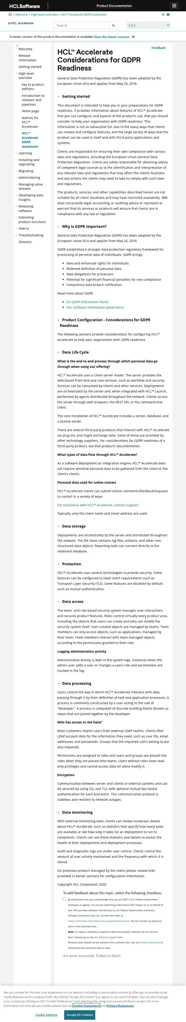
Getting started (30, 66)
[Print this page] (168, 14)
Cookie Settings (46, 1015)
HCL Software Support (105, 937)
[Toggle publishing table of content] (17, 45)
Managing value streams (31, 186)
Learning (25, 153)
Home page (30, 111)
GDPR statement (83, 15)
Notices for (30, 122)
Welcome (25, 49)
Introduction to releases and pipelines (33, 100)
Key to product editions (33, 86)
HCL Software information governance (95, 307)
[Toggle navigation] (174, 6)
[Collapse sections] (163, 14)
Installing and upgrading (29, 162)
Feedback (159, 48)
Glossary (25, 242)
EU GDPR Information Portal (87, 302)
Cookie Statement (86, 1006)
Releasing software (26, 208)
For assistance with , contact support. (98, 505)
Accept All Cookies (80, 1015)
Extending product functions (32, 219)
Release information (28, 57)
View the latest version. (112, 37)
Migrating (26, 171)
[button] (17, 49)
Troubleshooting (31, 235)
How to (24, 228)
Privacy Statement (150, 942)
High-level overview (44, 15)
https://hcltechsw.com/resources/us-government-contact (99, 920)
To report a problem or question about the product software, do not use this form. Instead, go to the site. (113, 934)
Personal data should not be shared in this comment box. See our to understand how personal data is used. (115, 945)
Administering (29, 177)
